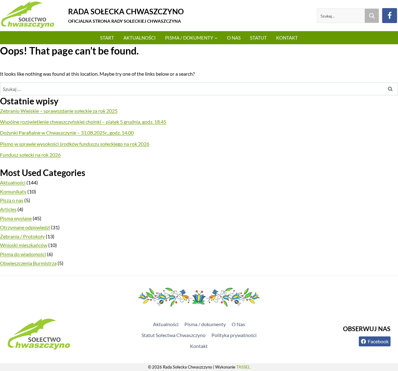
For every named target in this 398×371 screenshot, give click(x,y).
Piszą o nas (11, 200)
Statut (258, 37)
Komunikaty (13, 191)
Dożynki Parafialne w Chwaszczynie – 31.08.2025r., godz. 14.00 (67, 133)
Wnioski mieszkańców (23, 245)
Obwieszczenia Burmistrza (28, 263)
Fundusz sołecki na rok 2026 (30, 155)
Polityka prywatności (234, 335)
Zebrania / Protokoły (22, 236)
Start (107, 37)
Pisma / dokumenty (205, 324)
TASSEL (243, 366)
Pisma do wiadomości (23, 254)
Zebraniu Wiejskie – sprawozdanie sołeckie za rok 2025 (59, 111)
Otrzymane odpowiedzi (25, 227)
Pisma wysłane (16, 218)
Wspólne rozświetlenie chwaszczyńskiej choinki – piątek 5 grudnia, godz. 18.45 (83, 122)
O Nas (234, 37)
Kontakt (287, 37)
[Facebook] (389, 15)
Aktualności (139, 37)
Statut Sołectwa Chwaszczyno (173, 335)
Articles (8, 209)
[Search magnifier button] (372, 16)
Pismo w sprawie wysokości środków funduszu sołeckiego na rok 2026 (74, 144)
